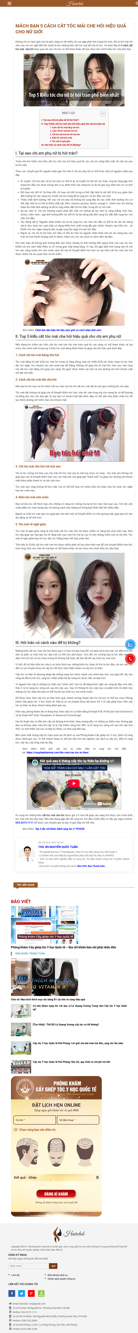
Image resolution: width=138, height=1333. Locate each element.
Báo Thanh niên (96, 866)
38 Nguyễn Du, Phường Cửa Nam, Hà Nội (48, 1308)
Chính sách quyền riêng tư (61, 1278)
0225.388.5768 (29, 1329)
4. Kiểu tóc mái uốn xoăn (61, 138)
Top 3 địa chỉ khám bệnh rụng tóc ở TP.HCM (59, 828)
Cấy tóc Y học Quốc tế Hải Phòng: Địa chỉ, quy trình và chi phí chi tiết (71, 1061)
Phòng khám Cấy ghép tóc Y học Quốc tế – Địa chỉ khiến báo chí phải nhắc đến (63, 947)
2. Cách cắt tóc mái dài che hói (63, 131)
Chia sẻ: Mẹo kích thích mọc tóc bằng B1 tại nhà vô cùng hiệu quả (48, 999)
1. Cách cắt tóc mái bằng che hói (64, 127)
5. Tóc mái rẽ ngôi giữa (60, 141)
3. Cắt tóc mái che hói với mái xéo (65, 134)
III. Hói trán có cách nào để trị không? (61, 145)
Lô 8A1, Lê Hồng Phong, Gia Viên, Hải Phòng (54, 1324)
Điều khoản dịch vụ (58, 1275)
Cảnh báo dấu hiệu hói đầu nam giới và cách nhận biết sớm (68, 330)
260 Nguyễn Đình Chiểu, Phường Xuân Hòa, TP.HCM (60, 1316)
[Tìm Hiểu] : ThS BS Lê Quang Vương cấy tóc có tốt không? (66, 1024)
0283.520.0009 (29, 1320)
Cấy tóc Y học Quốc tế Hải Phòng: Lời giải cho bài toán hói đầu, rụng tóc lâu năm (78, 1043)
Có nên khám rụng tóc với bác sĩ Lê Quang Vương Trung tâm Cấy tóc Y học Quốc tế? (80, 1007)
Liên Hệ (15, 1275)
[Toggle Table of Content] (101, 113)
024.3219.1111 (24, 822)
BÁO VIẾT (21, 901)
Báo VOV (82, 866)
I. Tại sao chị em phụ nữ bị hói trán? (60, 120)
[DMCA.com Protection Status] (41, 1293)
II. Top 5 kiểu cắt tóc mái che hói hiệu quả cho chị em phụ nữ (73, 123)
